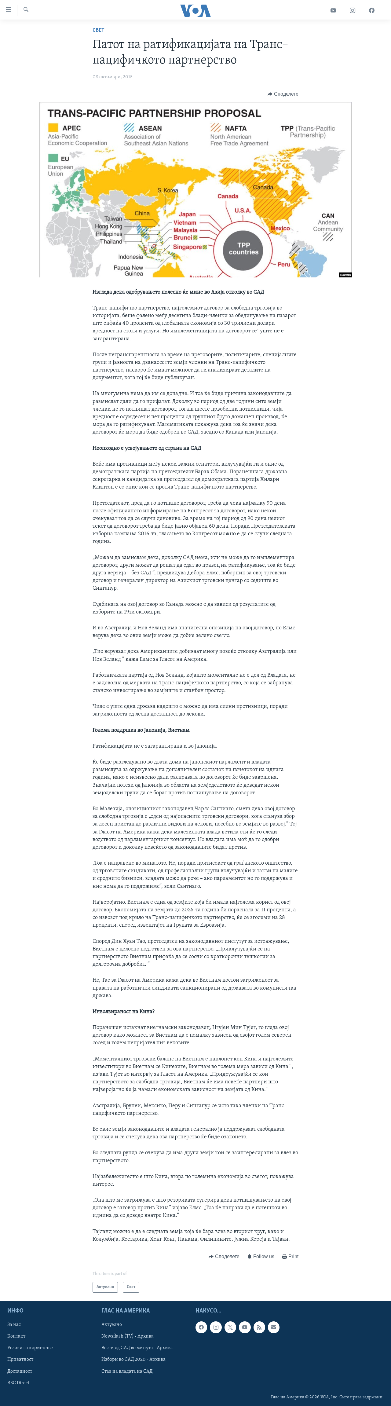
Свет (98, 30)
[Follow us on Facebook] (201, 1327)
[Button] (283, 94)
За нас (14, 1324)
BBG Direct (18, 1382)
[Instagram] (352, 10)
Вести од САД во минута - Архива (137, 1348)
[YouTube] (333, 10)
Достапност (19, 1371)
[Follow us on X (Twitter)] (230, 1327)
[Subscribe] (274, 1327)
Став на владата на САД (126, 1371)
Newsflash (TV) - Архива (127, 1336)
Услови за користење (30, 1348)
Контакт (16, 1336)
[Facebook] (371, 10)
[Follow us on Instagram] (215, 1327)
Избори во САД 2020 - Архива (133, 1359)
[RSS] (259, 1327)
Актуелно (111, 1324)
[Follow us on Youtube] (244, 1327)
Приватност (20, 1359)
